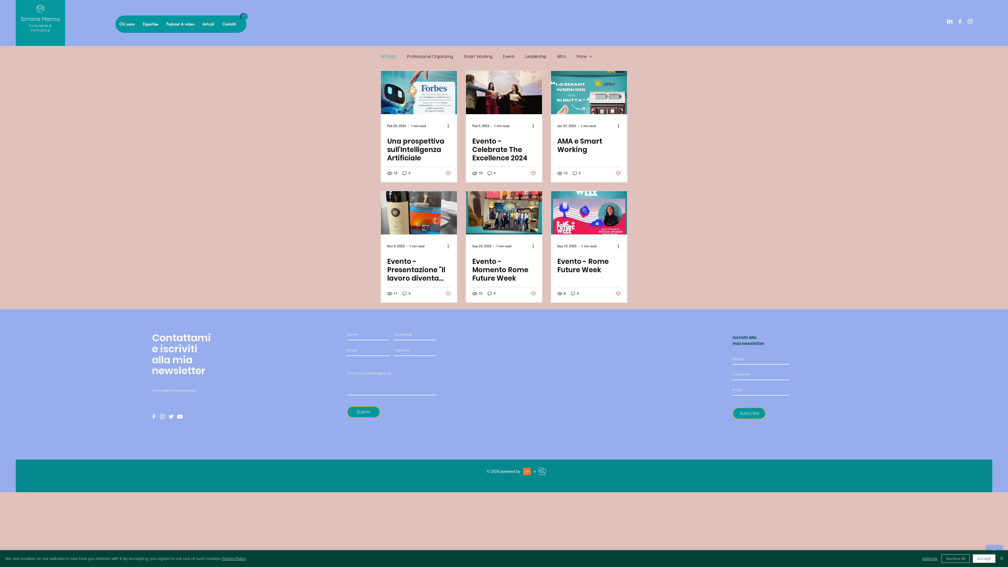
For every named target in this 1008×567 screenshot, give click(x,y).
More (581, 56)
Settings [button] (929, 558)
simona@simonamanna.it (174, 390)
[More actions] (450, 126)
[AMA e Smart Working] (589, 92)
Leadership (536, 56)
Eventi (508, 56)
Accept (984, 558)
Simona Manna (40, 18)
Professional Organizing (430, 56)
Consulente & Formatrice (40, 28)
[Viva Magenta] (244, 16)
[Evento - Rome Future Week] (589, 212)
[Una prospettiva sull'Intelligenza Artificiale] (419, 92)
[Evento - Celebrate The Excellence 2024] (504, 92)
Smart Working (478, 56)
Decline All (955, 558)
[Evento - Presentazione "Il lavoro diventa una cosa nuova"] (419, 212)
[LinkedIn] (949, 21)
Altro (561, 56)
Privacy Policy (234, 558)
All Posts (389, 56)
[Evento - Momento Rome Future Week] (504, 212)
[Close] (1002, 558)
